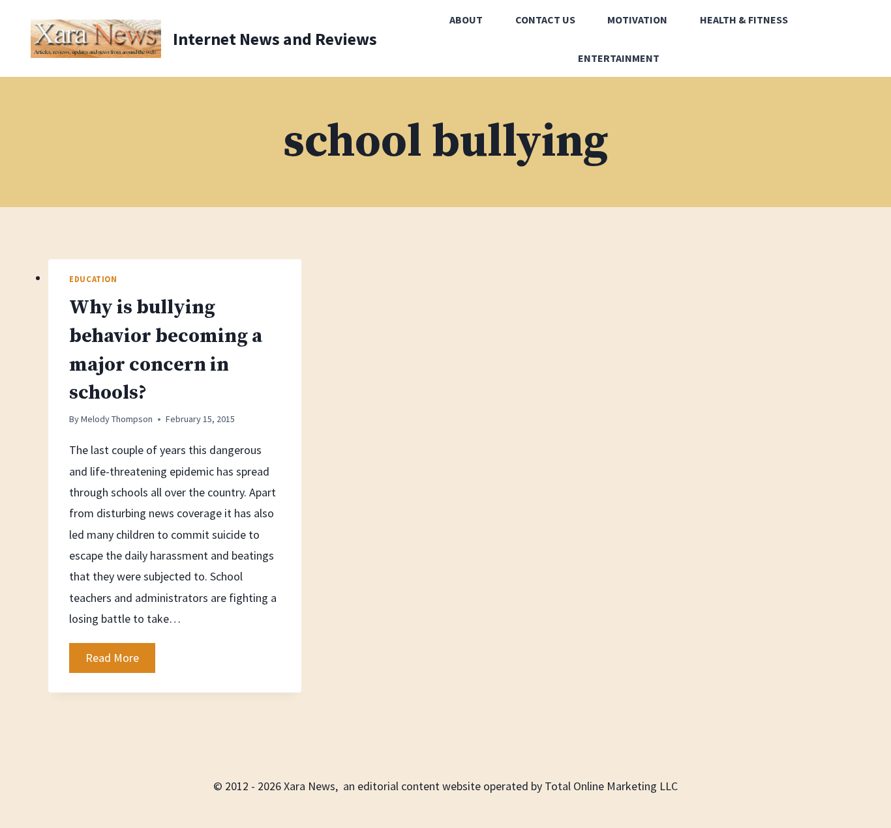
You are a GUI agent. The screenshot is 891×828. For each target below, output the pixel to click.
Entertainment (618, 57)
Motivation (637, 19)
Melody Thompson (117, 419)
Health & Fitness (744, 19)
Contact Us (545, 19)
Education (93, 279)
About (466, 19)
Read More (120, 661)
